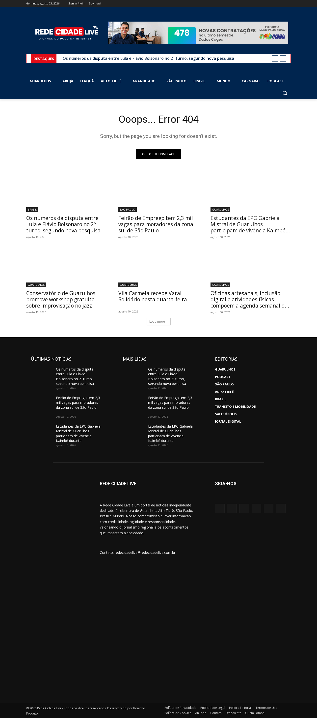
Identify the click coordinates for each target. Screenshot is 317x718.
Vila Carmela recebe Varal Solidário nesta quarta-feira (152, 296)
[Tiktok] (281, 508)
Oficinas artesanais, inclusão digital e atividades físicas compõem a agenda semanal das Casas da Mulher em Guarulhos (250, 302)
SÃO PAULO (127, 209)
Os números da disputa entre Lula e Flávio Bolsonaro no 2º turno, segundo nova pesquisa (148, 58)
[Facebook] (260, 3)
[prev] (275, 58)
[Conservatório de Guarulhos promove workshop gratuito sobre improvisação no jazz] (66, 267)
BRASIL (32, 209)
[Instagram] (267, 3)
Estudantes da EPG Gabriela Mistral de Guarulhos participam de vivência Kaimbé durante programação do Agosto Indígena (250, 230)
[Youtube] (288, 3)
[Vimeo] (281, 3)
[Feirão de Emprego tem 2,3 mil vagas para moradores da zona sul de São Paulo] (158, 192)
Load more (157, 321)
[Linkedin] (268, 508)
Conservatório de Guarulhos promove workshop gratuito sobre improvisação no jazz (60, 299)
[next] (283, 58)
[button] (285, 93)
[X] (274, 3)
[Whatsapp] (256, 508)
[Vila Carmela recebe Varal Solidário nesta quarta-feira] (158, 267)
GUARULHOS (220, 209)
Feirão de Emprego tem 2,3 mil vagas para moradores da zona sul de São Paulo (155, 224)
